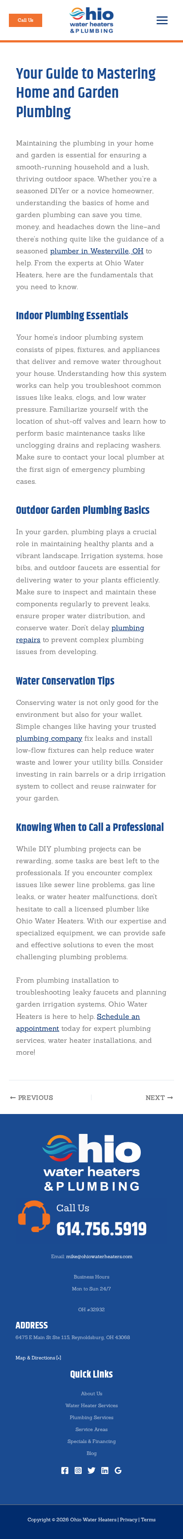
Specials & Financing (92, 1441)
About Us (91, 1393)
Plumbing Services (91, 1417)
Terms (148, 1519)
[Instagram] (78, 1470)
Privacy (128, 1519)
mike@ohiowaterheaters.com (99, 1256)
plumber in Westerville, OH (96, 250)
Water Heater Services (91, 1405)
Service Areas (91, 1429)
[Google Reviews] (118, 1470)
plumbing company (49, 738)
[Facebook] (65, 1470)
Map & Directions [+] (38, 1358)
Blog (92, 1453)
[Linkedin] (105, 1470)
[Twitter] (91, 1470)
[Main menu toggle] (162, 20)
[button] (25, 20)
